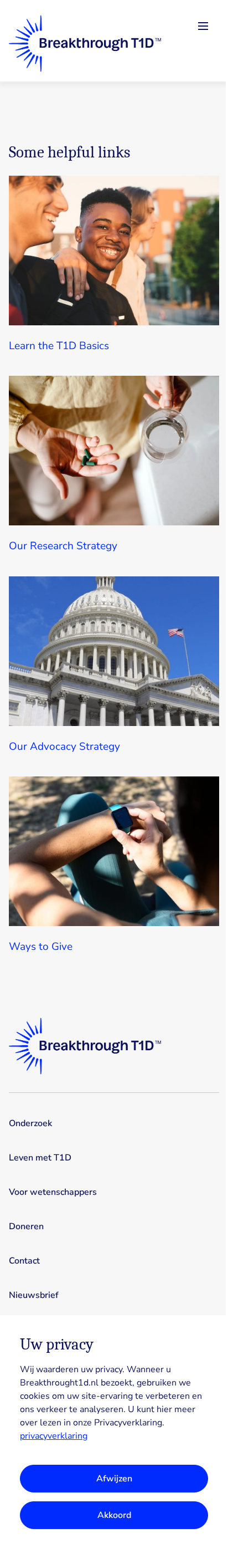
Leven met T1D (40, 1158)
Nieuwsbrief (34, 1295)
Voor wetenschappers (53, 1192)
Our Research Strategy (63, 546)
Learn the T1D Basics (59, 346)
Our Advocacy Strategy (64, 746)
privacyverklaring (53, 1436)
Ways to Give (40, 946)
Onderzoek (30, 1123)
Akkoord (114, 1515)
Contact (24, 1261)
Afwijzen (114, 1479)
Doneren (26, 1226)
